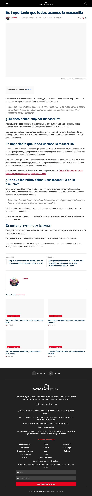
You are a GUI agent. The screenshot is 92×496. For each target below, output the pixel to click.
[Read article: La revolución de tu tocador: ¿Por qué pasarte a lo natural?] (67, 339)
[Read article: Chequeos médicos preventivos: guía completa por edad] (25, 308)
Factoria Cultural (39, 491)
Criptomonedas (25, 444)
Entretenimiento (25, 454)
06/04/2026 (52, 356)
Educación (25, 447)
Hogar (46, 444)
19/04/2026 (52, 325)
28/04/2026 (10, 325)
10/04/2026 (10, 356)
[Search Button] (85, 3)
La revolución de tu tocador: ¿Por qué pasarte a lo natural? (66, 352)
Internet (46, 447)
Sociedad (67, 444)
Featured (25, 457)
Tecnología (67, 447)
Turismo (67, 451)
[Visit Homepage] (46, 3)
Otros (46, 454)
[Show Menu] (7, 3)
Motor (46, 451)
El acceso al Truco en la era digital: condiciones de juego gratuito (46, 423)
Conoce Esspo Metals (46, 427)
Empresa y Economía (25, 451)
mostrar (28, 89)
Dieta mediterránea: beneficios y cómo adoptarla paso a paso (23, 352)
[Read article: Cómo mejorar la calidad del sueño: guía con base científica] (67, 308)
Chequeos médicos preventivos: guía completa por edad (24, 321)
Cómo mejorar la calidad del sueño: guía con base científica (66, 321)
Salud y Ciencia (36, 18)
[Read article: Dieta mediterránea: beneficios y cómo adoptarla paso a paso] (25, 339)
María (15, 18)
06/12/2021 (24, 18)
